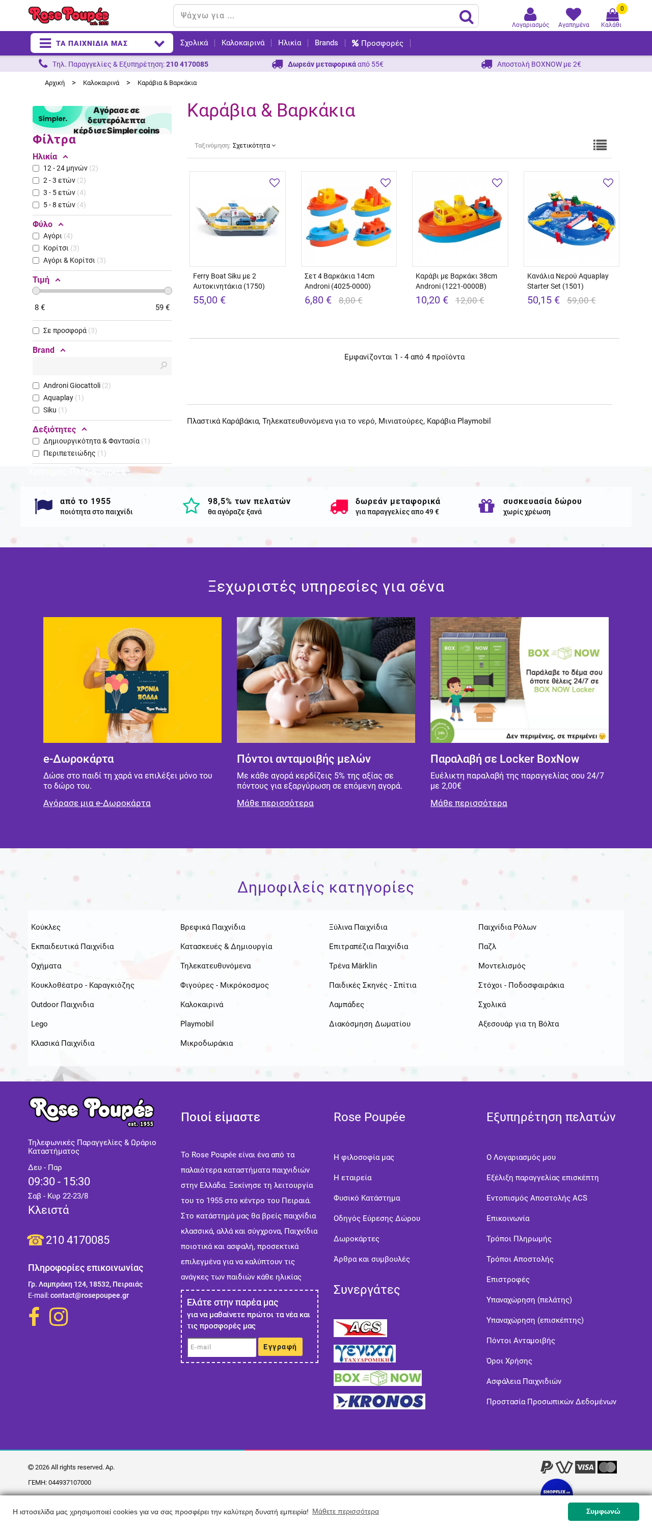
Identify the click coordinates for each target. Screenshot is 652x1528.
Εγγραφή (280, 1347)
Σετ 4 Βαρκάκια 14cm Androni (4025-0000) (339, 281)
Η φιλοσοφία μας (364, 1157)
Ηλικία (289, 43)
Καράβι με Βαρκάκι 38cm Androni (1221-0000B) (456, 281)
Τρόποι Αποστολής (520, 1259)
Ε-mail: (38, 1295)
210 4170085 (78, 1240)
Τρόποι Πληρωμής (519, 1238)
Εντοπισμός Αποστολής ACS (536, 1198)
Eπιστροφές (508, 1279)
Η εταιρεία (352, 1177)
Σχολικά (194, 43)
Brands (326, 43)
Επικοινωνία (507, 1218)
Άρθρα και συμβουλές (372, 1259)
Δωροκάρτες (356, 1238)
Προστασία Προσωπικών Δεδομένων (551, 1401)
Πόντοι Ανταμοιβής (520, 1340)
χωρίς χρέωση (527, 512)
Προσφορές (382, 43)
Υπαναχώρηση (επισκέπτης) (535, 1320)
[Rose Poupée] (97, 16)
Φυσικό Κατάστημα (367, 1198)
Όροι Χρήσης (509, 1361)
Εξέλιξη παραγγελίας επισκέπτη (542, 1177)
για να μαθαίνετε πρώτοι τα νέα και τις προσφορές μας (248, 1320)
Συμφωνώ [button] (603, 1511)
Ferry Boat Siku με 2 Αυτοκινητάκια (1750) (229, 281)
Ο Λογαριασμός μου (521, 1157)
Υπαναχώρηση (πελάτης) (529, 1299)
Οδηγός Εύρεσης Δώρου (377, 1218)
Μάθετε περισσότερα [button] (345, 1511)
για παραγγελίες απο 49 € (397, 512)
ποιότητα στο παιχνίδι (96, 512)
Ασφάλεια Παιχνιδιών (523, 1381)
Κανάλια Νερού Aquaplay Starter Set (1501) (568, 281)
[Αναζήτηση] (466, 16)
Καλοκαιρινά (243, 43)
